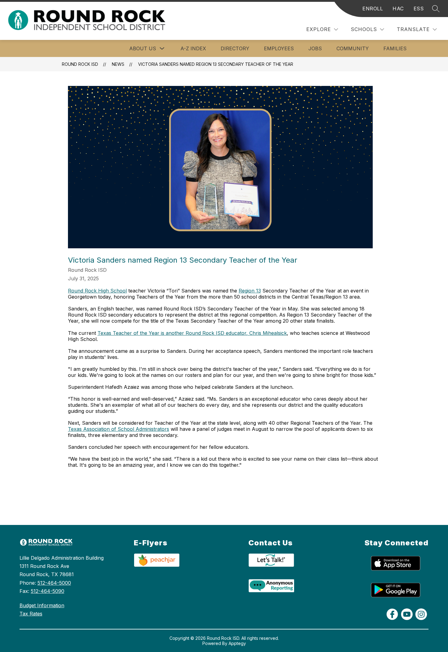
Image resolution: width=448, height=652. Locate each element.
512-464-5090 (47, 591)
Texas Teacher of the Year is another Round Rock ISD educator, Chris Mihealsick (192, 333)
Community (352, 48)
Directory (235, 48)
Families (395, 48)
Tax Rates (31, 614)
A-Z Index (193, 48)
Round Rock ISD (80, 64)
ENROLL (372, 8)
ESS (419, 8)
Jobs (315, 48)
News (118, 64)
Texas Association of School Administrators (118, 429)
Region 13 (250, 291)
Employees (279, 48)
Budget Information (42, 605)
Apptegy (237, 643)
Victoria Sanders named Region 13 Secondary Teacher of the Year (215, 64)
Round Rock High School (97, 291)
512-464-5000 (54, 583)
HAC (398, 8)
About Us (142, 48)
